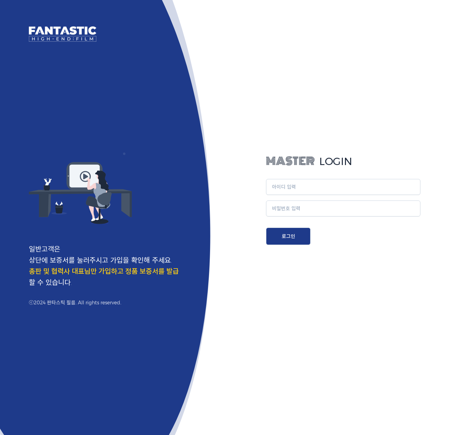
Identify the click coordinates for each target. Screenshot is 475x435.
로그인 (288, 236)
